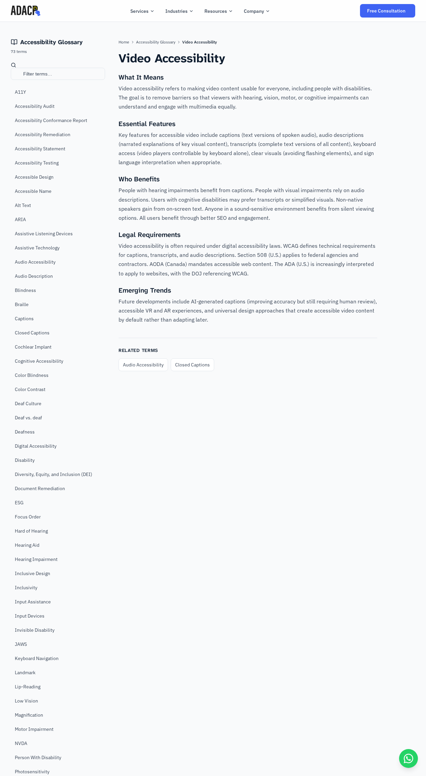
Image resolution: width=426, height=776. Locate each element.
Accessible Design (34, 177)
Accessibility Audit (35, 106)
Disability (25, 460)
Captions (24, 319)
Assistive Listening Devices (44, 234)
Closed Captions (32, 333)
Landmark (25, 672)
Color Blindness (31, 375)
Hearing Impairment (36, 559)
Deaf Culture (28, 403)
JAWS (21, 644)
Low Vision (26, 701)
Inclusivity (26, 588)
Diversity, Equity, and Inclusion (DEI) (53, 474)
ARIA (20, 219)
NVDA (21, 743)
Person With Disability (38, 757)
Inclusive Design (32, 573)
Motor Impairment (34, 729)
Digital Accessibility (36, 446)
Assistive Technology (37, 248)
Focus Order (28, 517)
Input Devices (29, 616)
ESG (19, 503)
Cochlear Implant (33, 347)
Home (124, 41)
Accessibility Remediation (42, 134)
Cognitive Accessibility (39, 361)
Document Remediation (40, 488)
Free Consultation (391, 13)
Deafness (25, 432)
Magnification (29, 715)
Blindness (25, 290)
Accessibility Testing (37, 163)
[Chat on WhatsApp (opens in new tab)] (408, 758)
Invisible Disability (35, 630)
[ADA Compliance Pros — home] (25, 10)
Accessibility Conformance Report (51, 120)
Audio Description (34, 276)
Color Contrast (30, 389)
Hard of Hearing (31, 531)
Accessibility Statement (40, 149)
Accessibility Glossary (155, 41)
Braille (22, 304)
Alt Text (23, 205)
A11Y (20, 92)
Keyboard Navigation (37, 658)
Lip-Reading (27, 687)
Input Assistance (33, 602)
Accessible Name (33, 191)
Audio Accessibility (35, 262)
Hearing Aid (27, 545)
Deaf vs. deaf (28, 418)
